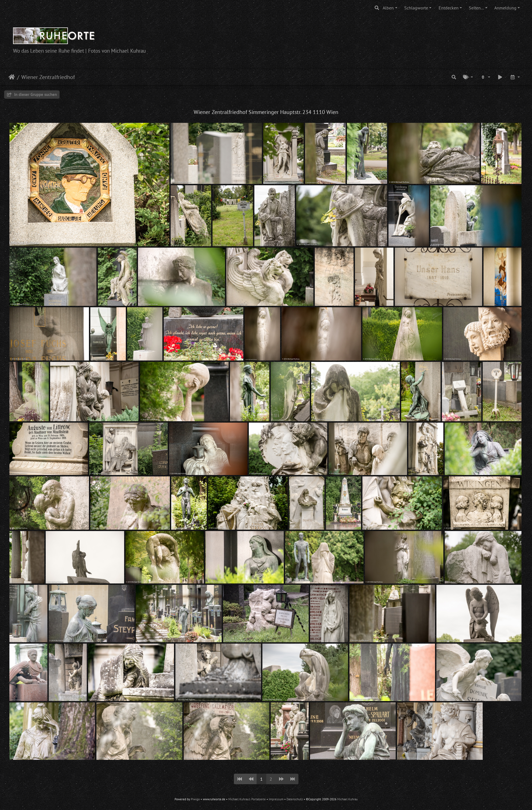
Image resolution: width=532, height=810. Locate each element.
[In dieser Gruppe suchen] (454, 77)
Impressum (276, 799)
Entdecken (449, 8)
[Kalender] (514, 77)
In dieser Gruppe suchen (35, 94)
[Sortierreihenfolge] (485, 77)
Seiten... (476, 8)
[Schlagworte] (468, 77)
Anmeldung (505, 8)
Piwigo (195, 799)
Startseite (12, 77)
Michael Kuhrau (347, 799)
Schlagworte (416, 8)
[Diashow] (500, 77)
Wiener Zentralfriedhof (48, 77)
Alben (388, 8)
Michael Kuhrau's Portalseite (247, 799)
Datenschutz (295, 799)
